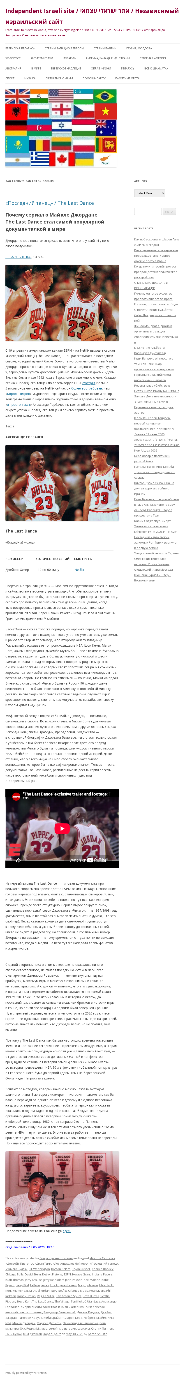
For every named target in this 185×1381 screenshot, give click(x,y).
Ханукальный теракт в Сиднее (156, 553)
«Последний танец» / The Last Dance (49, 202)
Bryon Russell (81, 1269)
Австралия (13, 68)
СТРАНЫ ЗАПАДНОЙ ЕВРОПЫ (64, 48)
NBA (54, 1291)
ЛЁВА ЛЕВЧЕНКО (18, 257)
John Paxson (73, 1280)
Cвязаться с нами (59, 78)
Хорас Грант (52, 1334)
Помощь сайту (94, 78)
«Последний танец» (104, 1263)
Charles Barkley (102, 1269)
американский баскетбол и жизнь (45, 1307)
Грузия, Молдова (139, 48)
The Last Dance (42, 1301)
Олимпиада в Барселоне (80, 1323)
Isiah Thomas (14, 1280)
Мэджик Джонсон (49, 1323)
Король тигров (18, 394)
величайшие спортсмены (23, 1312)
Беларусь (127, 68)
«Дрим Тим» (43, 1263)
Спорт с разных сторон (56, 1258)
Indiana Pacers (102, 1274)
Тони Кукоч (13, 1334)
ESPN (67, 1274)
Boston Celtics (60, 1269)
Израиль (69, 58)
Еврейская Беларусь (20, 48)
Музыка (30, 78)
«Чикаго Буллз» (16, 1269)
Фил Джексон (32, 1334)
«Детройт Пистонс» (19, 1263)
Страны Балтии (105, 48)
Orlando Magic (78, 1291)
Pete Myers (97, 1291)
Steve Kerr (23, 1301)
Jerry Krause (33, 1280)
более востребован (86, 388)
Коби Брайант (54, 1318)
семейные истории (62, 1328)
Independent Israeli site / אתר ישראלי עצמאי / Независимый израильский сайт (92, 16)
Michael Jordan (39, 1291)
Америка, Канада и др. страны (108, 58)
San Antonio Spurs (68, 1296)
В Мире (36, 68)
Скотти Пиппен (102, 1328)
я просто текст (18, 404)
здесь (67, 1231)
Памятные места (127, 78)
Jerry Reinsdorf (53, 1280)
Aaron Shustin (97, 1334)
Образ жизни (101, 68)
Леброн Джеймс (95, 1318)
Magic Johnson (88, 1285)
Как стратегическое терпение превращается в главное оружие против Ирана (156, 255)
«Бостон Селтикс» (102, 1258)
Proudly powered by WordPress (25, 1373)
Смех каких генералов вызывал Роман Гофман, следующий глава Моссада (153, 564)
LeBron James (39, 1285)
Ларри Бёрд (73, 1318)
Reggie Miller (45, 1296)
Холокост (13, 58)
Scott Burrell (91, 1296)
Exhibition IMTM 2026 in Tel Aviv (155, 532)
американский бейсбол (88, 1307)
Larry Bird (22, 1285)
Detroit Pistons (52, 1274)
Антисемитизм (41, 58)
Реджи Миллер (36, 1328)
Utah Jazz (93, 1301)
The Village (62, 1301)
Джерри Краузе (31, 1318)
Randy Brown (26, 1296)
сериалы (83, 1328)
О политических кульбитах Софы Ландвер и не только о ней (155, 315)
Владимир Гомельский (60, 1312)
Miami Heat (20, 1291)
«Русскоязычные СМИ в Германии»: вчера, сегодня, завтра (153, 407)
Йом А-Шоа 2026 (145, 450)
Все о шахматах (156, 68)
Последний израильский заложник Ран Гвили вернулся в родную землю (155, 542)
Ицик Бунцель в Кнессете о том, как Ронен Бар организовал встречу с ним (154, 363)
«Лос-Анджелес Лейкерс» (70, 1263)
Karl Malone (92, 1280)
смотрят (88, 383)
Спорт (9, 78)
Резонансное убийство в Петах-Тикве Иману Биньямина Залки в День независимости (156, 390)
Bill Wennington (39, 1269)
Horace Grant (81, 1274)
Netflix (79, 569)
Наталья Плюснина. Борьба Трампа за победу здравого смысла (154, 472)
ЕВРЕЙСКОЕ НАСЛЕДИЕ (66, 68)
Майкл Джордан (23, 1323)
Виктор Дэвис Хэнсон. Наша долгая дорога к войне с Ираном (154, 488)
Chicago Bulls (14, 1274)
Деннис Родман (88, 1312)
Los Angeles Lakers (63, 1285)
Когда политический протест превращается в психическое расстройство (155, 271)
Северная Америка (153, 58)
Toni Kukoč (78, 1301)
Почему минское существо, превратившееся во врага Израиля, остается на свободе (156, 298)
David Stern (33, 1274)
